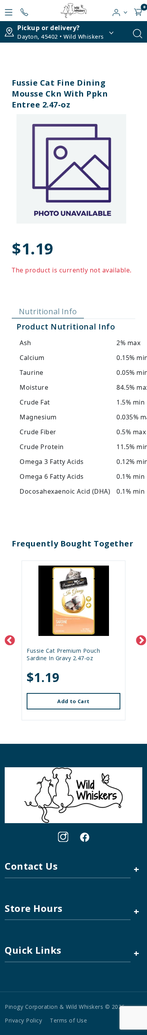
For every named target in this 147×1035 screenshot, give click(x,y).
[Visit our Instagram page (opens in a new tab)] (63, 837)
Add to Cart (73, 701)
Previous (8, 639)
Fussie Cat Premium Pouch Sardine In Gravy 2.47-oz (63, 654)
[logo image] (73, 10)
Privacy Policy (23, 1020)
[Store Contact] (24, 10)
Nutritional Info (48, 311)
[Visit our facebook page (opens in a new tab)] (84, 837)
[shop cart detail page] (138, 10)
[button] (120, 10)
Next (139, 639)
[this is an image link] (73, 794)
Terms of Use (68, 1020)
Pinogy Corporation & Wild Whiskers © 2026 (65, 1006)
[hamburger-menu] (9, 10)
